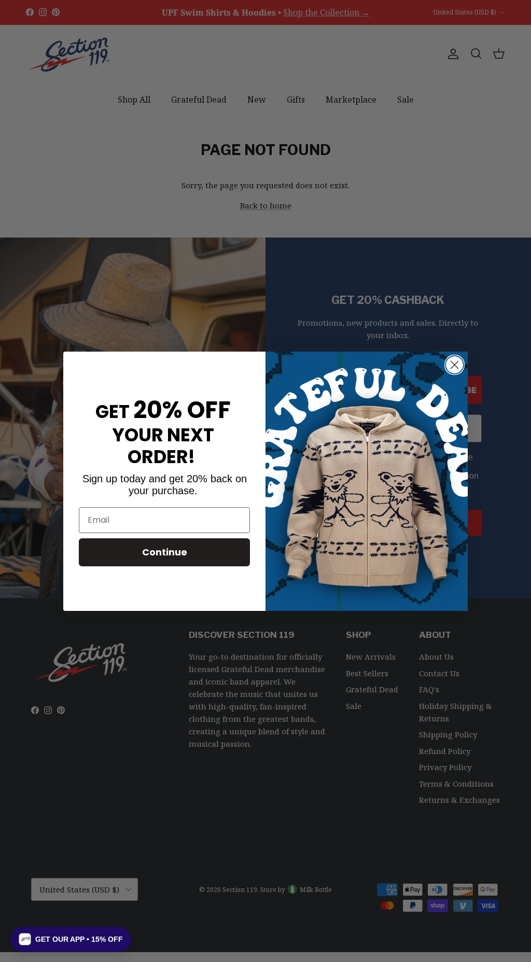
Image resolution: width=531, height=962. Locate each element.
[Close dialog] (454, 365)
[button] (70, 939)
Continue (164, 552)
